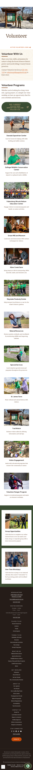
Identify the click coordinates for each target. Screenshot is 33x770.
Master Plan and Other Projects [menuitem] (16, 661)
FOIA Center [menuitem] (16, 693)
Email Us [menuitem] (16, 712)
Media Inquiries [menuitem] (16, 719)
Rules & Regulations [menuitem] (16, 701)
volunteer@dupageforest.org (16, 72)
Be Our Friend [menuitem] (16, 677)
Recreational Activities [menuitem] (16, 642)
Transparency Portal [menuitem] (16, 696)
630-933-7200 (16, 602)
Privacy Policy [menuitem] (21, 765)
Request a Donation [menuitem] (16, 724)
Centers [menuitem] (16, 626)
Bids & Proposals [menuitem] (16, 698)
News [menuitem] (16, 666)
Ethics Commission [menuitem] (16, 722)
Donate (16, 739)
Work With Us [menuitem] (16, 674)
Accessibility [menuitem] (16, 703)
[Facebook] (11, 731)
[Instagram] (13, 731)
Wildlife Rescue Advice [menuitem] (16, 658)
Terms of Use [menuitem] (11, 765)
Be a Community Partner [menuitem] (16, 679)
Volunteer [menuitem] (16, 672)
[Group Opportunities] (16, 528)
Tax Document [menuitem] (16, 706)
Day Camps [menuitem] (16, 645)
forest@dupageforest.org (16, 599)
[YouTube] (21, 731)
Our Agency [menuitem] (16, 686)
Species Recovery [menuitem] (16, 656)
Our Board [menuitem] (16, 688)
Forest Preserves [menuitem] (16, 623)
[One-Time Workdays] (16, 566)
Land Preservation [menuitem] (16, 663)
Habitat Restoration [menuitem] (16, 653)
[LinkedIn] (16, 731)
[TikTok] (18, 731)
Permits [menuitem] (16, 640)
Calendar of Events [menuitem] (16, 637)
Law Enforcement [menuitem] (16, 714)
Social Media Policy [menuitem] (17, 766)
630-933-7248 (16, 617)
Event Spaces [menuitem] (16, 631)
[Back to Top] (3, 767)
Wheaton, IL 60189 (16, 596)
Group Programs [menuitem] (16, 647)
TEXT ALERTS (16, 734)
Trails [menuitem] (16, 628)
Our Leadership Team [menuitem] (16, 691)
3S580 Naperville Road (16, 594)
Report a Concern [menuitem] (16, 717)
